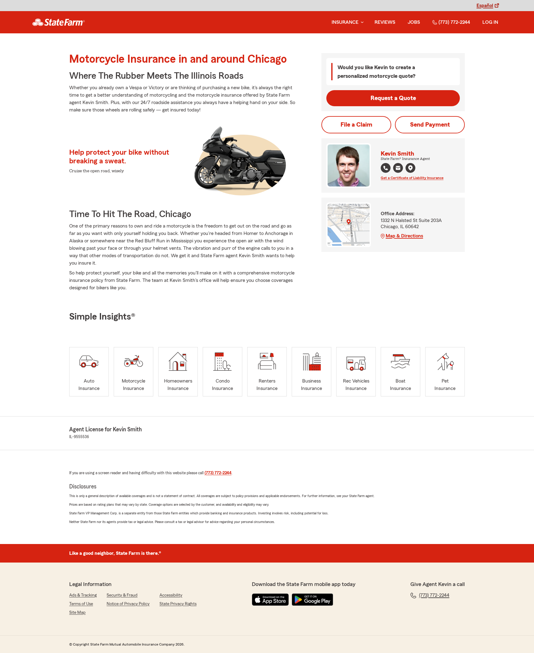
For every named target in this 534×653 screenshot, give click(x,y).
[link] (58, 22)
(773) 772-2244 (454, 22)
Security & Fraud (122, 595)
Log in (490, 22)
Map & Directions (404, 235)
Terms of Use (81, 604)
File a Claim (356, 125)
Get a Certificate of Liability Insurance (412, 178)
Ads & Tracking (83, 595)
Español (485, 5)
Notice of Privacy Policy (128, 604)
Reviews (385, 22)
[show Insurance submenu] (360, 22)
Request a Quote (393, 98)
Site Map (77, 612)
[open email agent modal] (398, 168)
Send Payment (430, 125)
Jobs (414, 22)
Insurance (345, 22)
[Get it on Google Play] (312, 599)
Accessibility (170, 595)
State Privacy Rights (178, 604)
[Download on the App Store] (270, 599)
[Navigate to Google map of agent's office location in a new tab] (410, 168)
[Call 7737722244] (386, 168)
